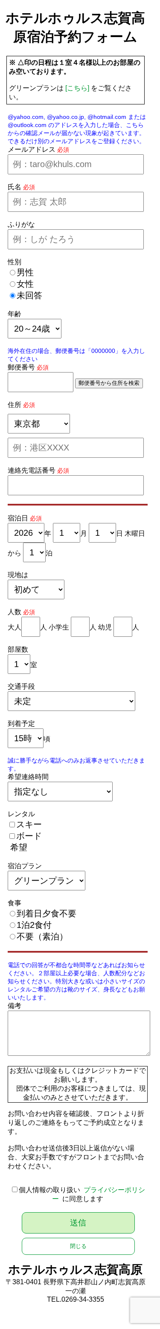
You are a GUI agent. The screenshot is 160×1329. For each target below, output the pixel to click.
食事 (14, 903)
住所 (14, 404)
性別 (14, 262)
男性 (25, 272)
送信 (78, 1222)
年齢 (14, 314)
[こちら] (77, 88)
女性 (25, 284)
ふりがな (21, 224)
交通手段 (21, 686)
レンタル (21, 814)
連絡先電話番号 (31, 470)
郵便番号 (21, 367)
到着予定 (21, 723)
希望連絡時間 (28, 776)
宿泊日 (18, 518)
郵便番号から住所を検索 (109, 383)
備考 (14, 1005)
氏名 (14, 187)
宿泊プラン (25, 866)
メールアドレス (31, 149)
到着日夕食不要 (46, 913)
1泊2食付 (34, 925)
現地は (18, 574)
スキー (29, 824)
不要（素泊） (42, 936)
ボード (29, 836)
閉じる (78, 1246)
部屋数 (18, 649)
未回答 (29, 295)
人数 (14, 611)
